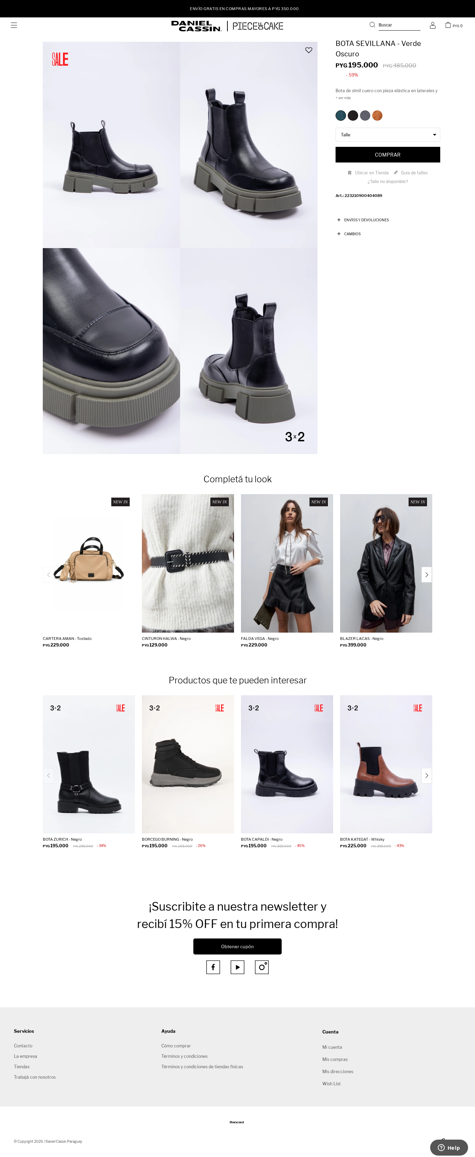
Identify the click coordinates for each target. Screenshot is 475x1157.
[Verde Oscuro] (341, 115)
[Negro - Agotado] (353, 115)
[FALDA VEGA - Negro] (287, 563)
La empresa (25, 1056)
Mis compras (335, 1059)
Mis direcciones (337, 1071)
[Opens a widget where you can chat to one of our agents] (449, 1148)
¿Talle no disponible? (388, 181)
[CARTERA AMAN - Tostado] (89, 563)
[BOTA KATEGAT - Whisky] (386, 764)
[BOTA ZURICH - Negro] (89, 764)
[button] (395, 26)
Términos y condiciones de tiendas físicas (202, 1066)
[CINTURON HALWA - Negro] (188, 563)
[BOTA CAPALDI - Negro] (287, 764)
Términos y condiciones (184, 1056)
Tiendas (22, 1066)
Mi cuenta (332, 1047)
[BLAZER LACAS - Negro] (386, 563)
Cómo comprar (176, 1045)
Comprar (388, 155)
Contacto (23, 1045)
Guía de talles (414, 172)
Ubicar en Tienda (372, 172)
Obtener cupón (237, 946)
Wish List (331, 1083)
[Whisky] (377, 115)
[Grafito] (365, 115)
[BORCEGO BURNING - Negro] (188, 764)
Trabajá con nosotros (35, 1077)
